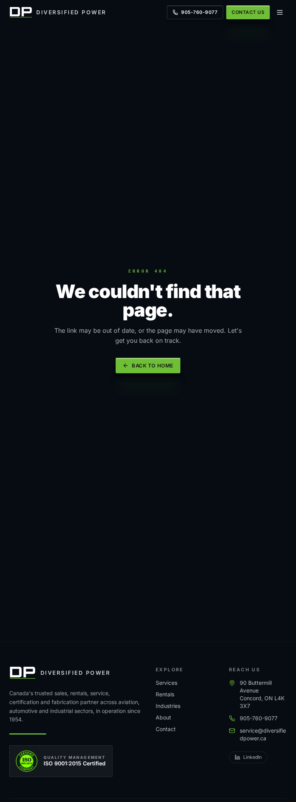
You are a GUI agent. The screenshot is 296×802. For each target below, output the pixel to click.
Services (166, 682)
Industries (168, 706)
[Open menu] (280, 12)
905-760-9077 (199, 12)
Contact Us (248, 12)
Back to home (152, 365)
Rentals (165, 694)
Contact (166, 729)
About (163, 717)
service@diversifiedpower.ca (263, 734)
